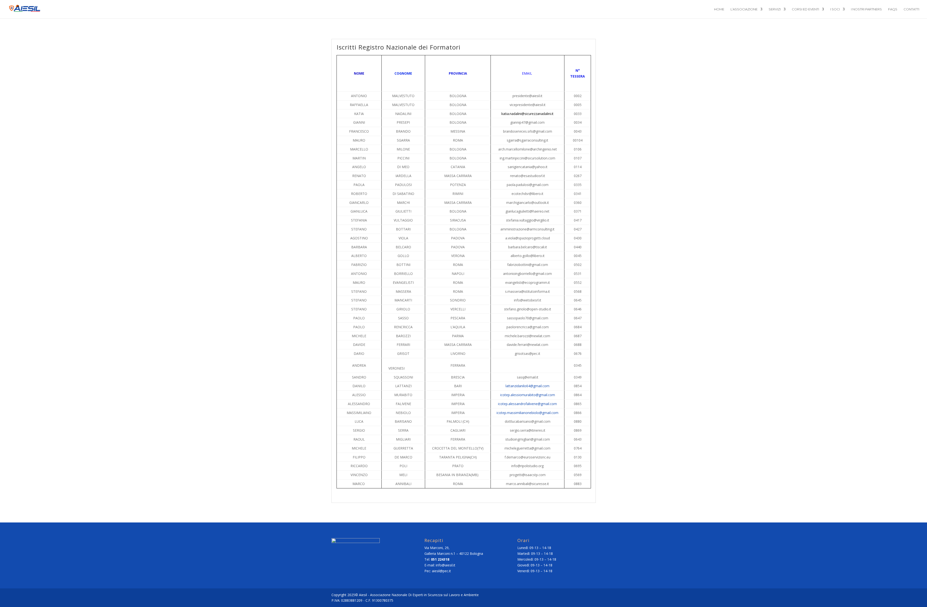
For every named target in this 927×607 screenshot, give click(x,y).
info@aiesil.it (445, 565)
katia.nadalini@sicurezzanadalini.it (527, 113)
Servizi (775, 9)
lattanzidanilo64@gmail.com (527, 386)
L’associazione (744, 9)
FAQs (892, 9)
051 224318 (440, 559)
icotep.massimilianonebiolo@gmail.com (527, 412)
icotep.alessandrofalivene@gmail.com (527, 403)
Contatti (911, 9)
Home (719, 9)
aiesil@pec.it (441, 571)
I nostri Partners (866, 9)
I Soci (835, 9)
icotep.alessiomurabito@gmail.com (527, 395)
